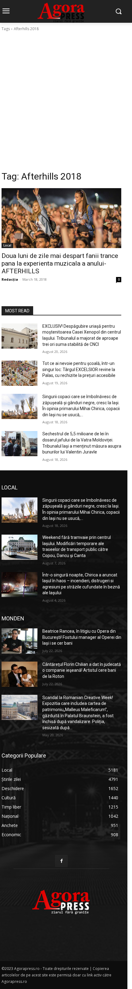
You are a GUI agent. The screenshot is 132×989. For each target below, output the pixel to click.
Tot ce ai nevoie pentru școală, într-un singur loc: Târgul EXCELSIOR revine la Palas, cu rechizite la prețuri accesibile (78, 369)
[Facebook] (61, 861)
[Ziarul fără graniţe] (61, 899)
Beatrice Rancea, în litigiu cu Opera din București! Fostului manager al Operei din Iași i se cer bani (81, 637)
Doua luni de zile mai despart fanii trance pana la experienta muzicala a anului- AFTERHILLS (60, 263)
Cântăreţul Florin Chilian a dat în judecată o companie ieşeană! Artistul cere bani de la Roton (81, 670)
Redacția (10, 279)
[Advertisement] (66, 101)
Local (7, 245)
